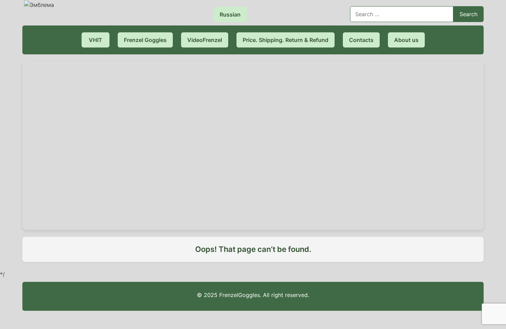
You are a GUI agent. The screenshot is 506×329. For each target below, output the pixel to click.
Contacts (361, 39)
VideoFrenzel (204, 39)
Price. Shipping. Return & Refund (285, 39)
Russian (230, 14)
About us (406, 39)
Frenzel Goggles (145, 39)
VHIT (95, 39)
